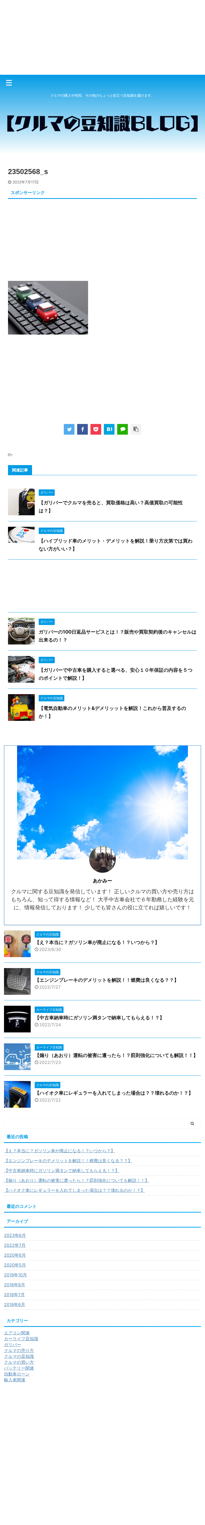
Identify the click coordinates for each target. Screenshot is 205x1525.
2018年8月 (14, 1284)
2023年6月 (15, 1235)
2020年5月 (15, 1265)
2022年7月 (15, 1245)
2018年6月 (14, 1304)
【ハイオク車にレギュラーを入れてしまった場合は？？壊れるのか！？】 (114, 1093)
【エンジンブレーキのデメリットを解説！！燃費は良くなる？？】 (107, 980)
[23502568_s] (109, 429)
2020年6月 (15, 1255)
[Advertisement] (102, 37)
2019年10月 (15, 1275)
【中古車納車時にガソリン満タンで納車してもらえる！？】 (99, 1017)
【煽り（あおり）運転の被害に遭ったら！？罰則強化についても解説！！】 (116, 1055)
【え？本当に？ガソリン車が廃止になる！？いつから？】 (97, 942)
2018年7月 (14, 1294)
